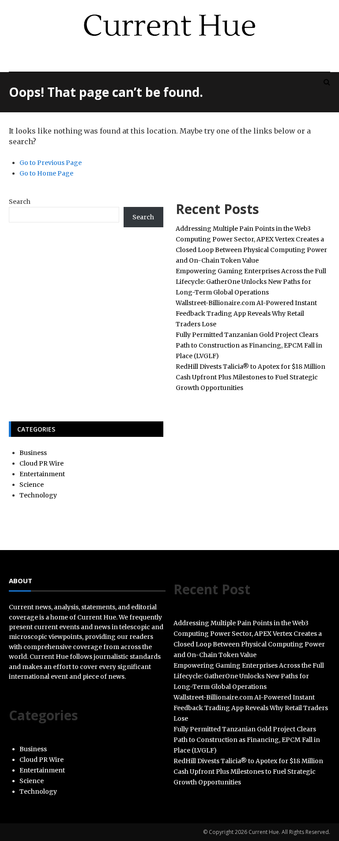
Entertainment (42, 474)
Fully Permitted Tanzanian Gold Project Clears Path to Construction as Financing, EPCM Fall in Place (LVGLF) (249, 345)
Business (33, 453)
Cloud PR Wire (41, 463)
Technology (38, 495)
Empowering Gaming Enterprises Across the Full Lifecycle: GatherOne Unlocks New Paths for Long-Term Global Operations (251, 281)
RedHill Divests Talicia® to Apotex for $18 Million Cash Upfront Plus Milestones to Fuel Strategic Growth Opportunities (250, 377)
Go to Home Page (46, 173)
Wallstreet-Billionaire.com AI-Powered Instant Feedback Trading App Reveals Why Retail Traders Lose (246, 313)
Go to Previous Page (50, 163)
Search (19, 202)
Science (31, 485)
